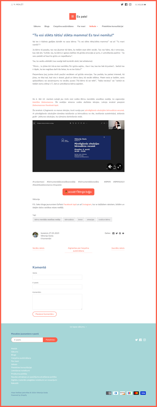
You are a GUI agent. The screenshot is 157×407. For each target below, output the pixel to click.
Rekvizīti (14, 383)
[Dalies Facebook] (113, 233)
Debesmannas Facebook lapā (45, 105)
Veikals (14, 364)
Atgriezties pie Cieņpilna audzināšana (78, 249)
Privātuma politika (19, 374)
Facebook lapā (70, 204)
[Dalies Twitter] (117, 233)
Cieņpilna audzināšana (21, 358)
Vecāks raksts (38, 248)
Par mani (15, 361)
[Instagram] (130, 4)
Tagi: (34, 215)
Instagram (86, 204)
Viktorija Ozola (42, 392)
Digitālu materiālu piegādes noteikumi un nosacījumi (34, 380)
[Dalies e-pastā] (123, 233)
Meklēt (14, 348)
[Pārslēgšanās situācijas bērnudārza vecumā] (78, 171)
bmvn (80, 219)
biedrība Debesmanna (43, 102)
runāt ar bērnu (104, 219)
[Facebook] (126, 4)
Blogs (13, 355)
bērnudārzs (69, 219)
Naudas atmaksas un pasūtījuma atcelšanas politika (34, 377)
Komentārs (37, 292)
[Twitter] (122, 4)
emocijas (90, 219)
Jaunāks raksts (117, 248)
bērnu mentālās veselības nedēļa (47, 219)
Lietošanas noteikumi (20, 370)
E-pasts (35, 283)
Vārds (35, 273)
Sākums (14, 351)
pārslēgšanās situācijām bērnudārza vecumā (104, 110)
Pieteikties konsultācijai (21, 367)
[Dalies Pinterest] (120, 233)
